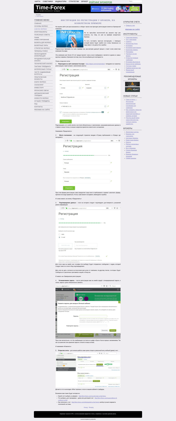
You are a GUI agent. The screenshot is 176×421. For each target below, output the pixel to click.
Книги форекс (40, 82)
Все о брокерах (131, 148)
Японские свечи (41, 90)
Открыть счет (130, 25)
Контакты (38, 106)
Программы (129, 52)
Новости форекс (41, 98)
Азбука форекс (40, 29)
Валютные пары (41, 45)
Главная (37, 23)
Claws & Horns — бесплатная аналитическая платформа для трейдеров (131, 103)
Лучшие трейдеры (42, 101)
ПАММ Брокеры (131, 158)
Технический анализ (43, 63)
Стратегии (74, 1)
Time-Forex (50, 7)
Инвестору (39, 87)
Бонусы (128, 142)
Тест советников (131, 39)
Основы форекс (41, 26)
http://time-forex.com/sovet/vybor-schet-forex (92, 396)
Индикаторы (60, 1)
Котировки (129, 45)
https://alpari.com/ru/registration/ (95, 64)
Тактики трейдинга (42, 66)
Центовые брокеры (132, 138)
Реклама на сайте (42, 109)
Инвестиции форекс (132, 140)
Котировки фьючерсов (133, 62)
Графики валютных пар (133, 68)
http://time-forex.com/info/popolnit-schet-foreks (85, 402)
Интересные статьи (42, 69)
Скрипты (128, 41)
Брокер (84, 1)
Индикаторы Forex (132, 43)
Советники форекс (132, 37)
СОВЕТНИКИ (48, 1)
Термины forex (41, 51)
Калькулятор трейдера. (133, 64)
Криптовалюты (40, 32)
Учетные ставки (131, 66)
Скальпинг (39, 85)
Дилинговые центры (132, 132)
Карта (37, 1)
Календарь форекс (132, 50)
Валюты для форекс (42, 42)
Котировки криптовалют (133, 47)
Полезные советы (42, 34)
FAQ (35, 104)
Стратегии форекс (42, 48)
